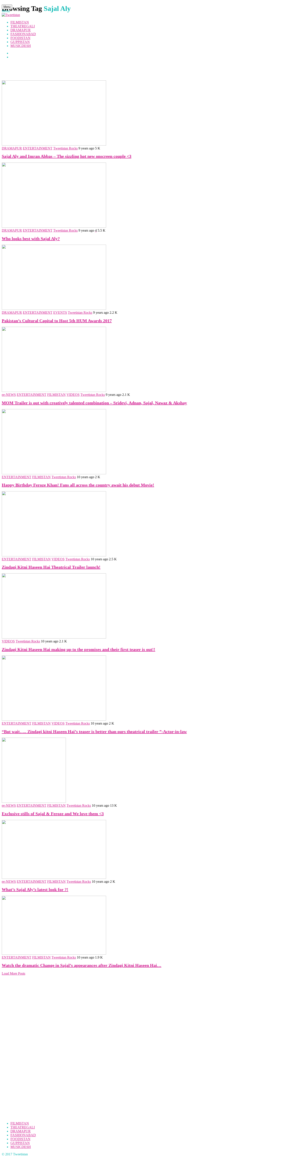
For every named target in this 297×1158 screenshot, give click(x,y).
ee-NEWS (9, 395)
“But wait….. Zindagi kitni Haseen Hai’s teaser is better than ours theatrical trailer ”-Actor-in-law (94, 731)
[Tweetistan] (11, 15)
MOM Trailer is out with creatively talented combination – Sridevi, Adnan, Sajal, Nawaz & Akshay (94, 402)
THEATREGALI (22, 1127)
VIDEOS (73, 395)
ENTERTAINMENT (37, 148)
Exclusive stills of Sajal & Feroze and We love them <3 (53, 813)
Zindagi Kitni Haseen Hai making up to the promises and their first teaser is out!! (78, 649)
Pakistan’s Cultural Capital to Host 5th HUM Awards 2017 (57, 320)
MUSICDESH (20, 1147)
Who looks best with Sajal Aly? (31, 238)
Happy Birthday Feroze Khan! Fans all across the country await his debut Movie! (78, 485)
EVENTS (60, 312)
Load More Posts (13, 973)
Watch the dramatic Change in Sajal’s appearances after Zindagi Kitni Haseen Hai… (81, 965)
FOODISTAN (20, 1139)
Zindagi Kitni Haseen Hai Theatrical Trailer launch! (51, 567)
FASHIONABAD (23, 1135)
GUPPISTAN (20, 1143)
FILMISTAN (56, 395)
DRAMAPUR (12, 148)
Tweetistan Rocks (65, 148)
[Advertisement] (148, 47)
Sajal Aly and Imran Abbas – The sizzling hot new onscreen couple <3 (66, 156)
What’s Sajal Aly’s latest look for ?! (35, 889)
